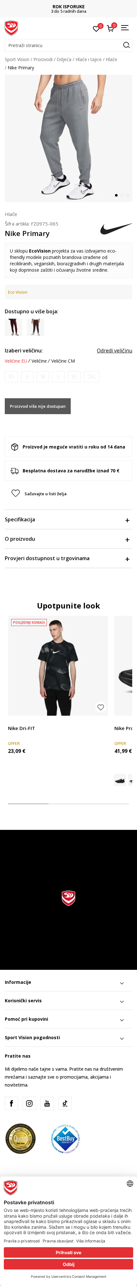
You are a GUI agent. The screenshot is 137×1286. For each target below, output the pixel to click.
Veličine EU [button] (16, 361)
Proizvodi (43, 59)
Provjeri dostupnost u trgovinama (47, 558)
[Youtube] (47, 1103)
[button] (68, 45)
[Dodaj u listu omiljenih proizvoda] (100, 707)
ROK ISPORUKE (69, 6)
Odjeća (64, 59)
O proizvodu (20, 538)
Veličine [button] (39, 361)
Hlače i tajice (89, 59)
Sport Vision (17, 59)
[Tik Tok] (65, 1103)
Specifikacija (20, 519)
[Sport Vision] (11, 27)
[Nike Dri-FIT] (58, 666)
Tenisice (122, 721)
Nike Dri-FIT (21, 728)
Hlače (111, 59)
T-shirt (14, 721)
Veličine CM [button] (63, 361)
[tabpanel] (68, 138)
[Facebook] (11, 1103)
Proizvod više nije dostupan (38, 406)
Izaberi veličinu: (24, 350)
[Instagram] (29, 1103)
